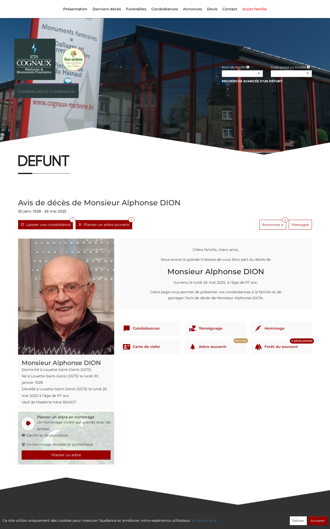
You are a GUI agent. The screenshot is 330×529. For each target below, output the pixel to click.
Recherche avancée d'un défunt (252, 81)
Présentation (75, 9)
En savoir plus (204, 520)
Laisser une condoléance (48, 223)
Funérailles (136, 9)
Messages (300, 224)
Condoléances (164, 9)
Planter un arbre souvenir (107, 223)
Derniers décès (107, 9)
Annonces (192, 9)
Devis (212, 9)
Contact (229, 9)
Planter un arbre (66, 455)
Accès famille (254, 9)
